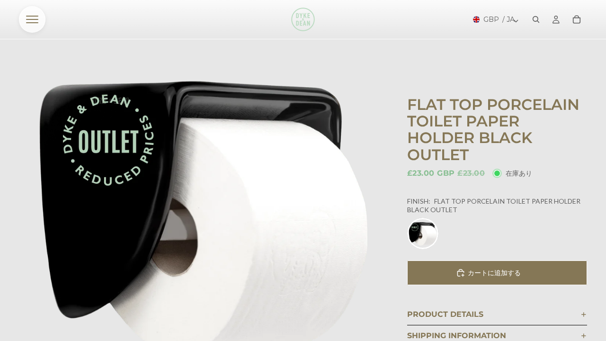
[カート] (576, 19)
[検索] (536, 19)
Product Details (445, 314)
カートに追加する (494, 273)
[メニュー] (32, 19)
